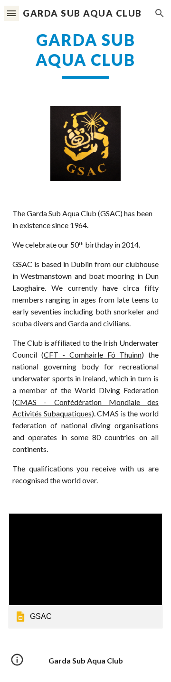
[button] (11, 13)
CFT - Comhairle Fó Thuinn (93, 354)
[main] (85, 55)
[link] (85, 570)
